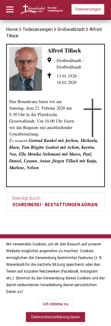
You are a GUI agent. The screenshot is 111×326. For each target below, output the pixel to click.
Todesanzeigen (88, 9)
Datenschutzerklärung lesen (55, 317)
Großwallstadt (71, 29)
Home (12, 29)
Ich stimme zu (55, 304)
